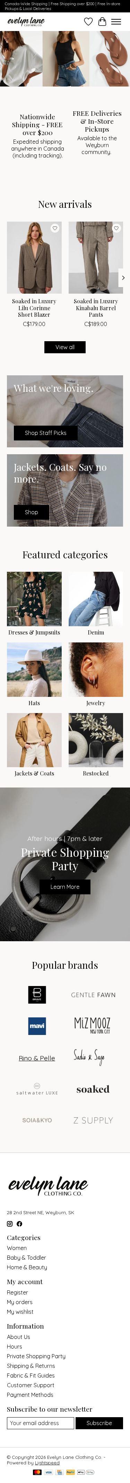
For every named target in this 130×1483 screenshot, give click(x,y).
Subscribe (99, 1423)
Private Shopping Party (36, 1356)
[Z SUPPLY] (93, 1121)
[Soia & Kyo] (37, 1121)
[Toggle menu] (116, 22)
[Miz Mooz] (93, 1026)
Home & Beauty (27, 1267)
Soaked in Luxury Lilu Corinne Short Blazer (34, 307)
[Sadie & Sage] (89, 1058)
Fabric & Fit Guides (31, 1375)
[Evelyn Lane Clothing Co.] (26, 21)
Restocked (96, 773)
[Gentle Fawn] (93, 995)
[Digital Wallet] (85, 1473)
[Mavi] (37, 1026)
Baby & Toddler (26, 1257)
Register (17, 1292)
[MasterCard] (37, 1473)
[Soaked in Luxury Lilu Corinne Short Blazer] (34, 258)
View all (65, 347)
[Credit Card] (59, 1473)
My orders (20, 1302)
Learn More (65, 886)
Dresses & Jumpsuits (34, 632)
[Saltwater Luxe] (37, 1089)
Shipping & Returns (31, 1365)
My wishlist (20, 1311)
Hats (34, 703)
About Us (18, 1336)
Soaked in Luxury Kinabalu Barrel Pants (96, 307)
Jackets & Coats (34, 773)
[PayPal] (70, 1473)
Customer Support (30, 1385)
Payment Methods (30, 1394)
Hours (14, 1346)
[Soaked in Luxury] (93, 1089)
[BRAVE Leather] (37, 995)
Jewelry (95, 703)
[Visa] (48, 1473)
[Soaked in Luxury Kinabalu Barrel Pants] (96, 258)
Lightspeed (47, 1462)
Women (17, 1248)
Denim (96, 632)
